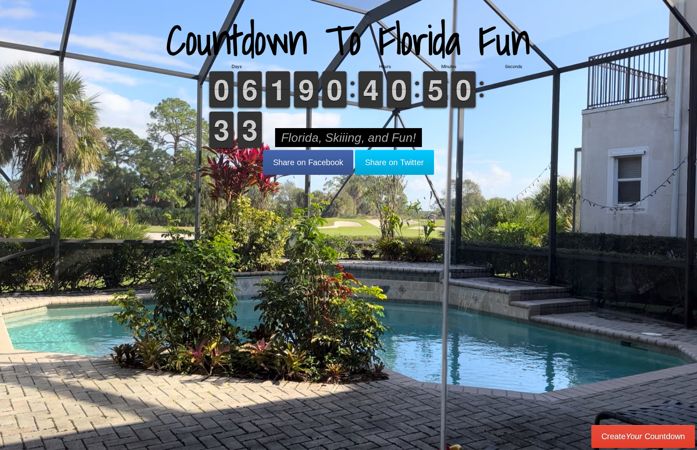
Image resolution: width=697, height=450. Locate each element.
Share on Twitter (394, 162)
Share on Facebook (308, 162)
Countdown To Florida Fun (348, 40)
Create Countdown (643, 436)
